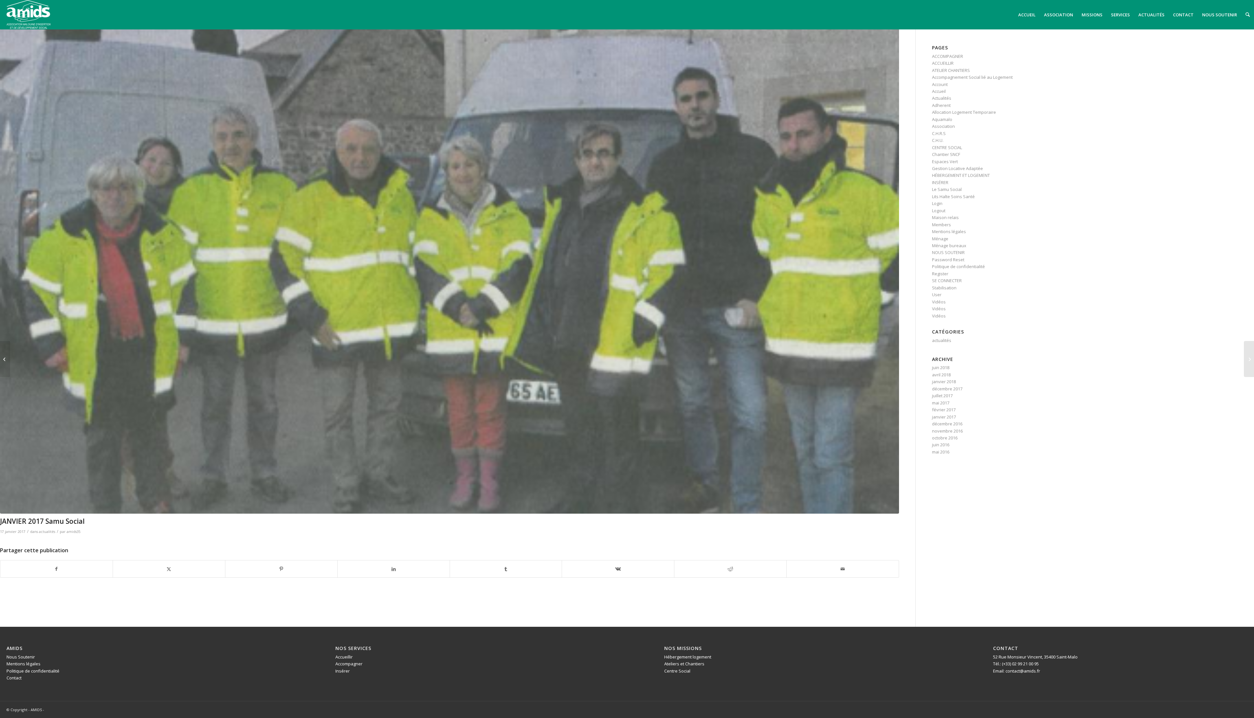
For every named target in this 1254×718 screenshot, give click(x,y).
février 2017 (944, 410)
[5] (449, 271)
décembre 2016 (947, 424)
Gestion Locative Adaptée (957, 168)
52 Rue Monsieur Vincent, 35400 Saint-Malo (1035, 657)
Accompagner (348, 664)
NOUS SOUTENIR (948, 252)
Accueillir (344, 657)
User (936, 295)
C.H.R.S (939, 133)
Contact (14, 678)
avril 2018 (941, 375)
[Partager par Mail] (843, 568)
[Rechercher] (1247, 14)
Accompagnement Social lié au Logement (972, 77)
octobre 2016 (944, 438)
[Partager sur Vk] (618, 568)
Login (937, 203)
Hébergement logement (687, 657)
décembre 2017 (947, 389)
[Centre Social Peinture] (1249, 359)
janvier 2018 (944, 382)
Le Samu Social (947, 189)
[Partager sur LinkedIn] (394, 568)
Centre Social (677, 671)
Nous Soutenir (21, 657)
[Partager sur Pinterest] (281, 568)
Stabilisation (944, 288)
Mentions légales (949, 231)
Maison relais (945, 217)
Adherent (941, 105)
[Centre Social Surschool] (5, 359)
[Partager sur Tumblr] (506, 568)
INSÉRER (940, 182)
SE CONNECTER (947, 280)
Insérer (342, 671)
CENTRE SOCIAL (947, 147)
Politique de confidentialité (958, 266)
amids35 (74, 531)
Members (941, 225)
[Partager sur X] (169, 568)
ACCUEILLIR (943, 63)
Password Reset (948, 260)
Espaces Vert (945, 161)
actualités (47, 531)
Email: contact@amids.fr (1016, 671)
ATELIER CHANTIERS (951, 70)
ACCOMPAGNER (947, 56)
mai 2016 (940, 452)
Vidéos (939, 302)
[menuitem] (1027, 14)
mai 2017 (940, 403)
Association (943, 126)
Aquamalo (942, 119)
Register (940, 274)
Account (940, 84)
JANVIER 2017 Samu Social (42, 521)
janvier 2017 (944, 417)
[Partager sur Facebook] (56, 568)
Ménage (940, 239)
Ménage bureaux (949, 245)
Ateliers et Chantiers (684, 664)
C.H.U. (937, 140)
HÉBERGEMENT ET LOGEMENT (961, 175)
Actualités (941, 98)
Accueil (939, 91)
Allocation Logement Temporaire (964, 112)
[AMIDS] (29, 14)
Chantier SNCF (946, 154)
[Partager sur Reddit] (730, 568)
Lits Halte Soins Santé (953, 196)
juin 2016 (940, 445)
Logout (938, 211)
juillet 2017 (942, 396)
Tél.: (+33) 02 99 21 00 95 (1016, 664)
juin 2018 (940, 367)
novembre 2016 (947, 431)
